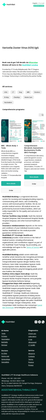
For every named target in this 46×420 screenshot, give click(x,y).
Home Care (28, 97)
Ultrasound (32, 342)
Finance (31, 362)
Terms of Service (32, 247)
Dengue (4, 345)
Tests (3, 333)
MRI (28, 92)
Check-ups (32, 333)
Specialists (5, 362)
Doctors (37, 92)
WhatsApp (33, 62)
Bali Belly (4, 342)
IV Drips (4, 336)
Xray (20, 92)
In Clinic (4, 353)
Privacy (30, 365)
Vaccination (8, 102)
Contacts (31, 356)
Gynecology (5, 359)
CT (13, 92)
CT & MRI (31, 345)
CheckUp (17, 97)
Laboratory (32, 336)
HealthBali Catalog (30, 65)
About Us (31, 353)
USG (5, 92)
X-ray (30, 339)
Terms (30, 359)
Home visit (5, 356)
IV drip (6, 97)
